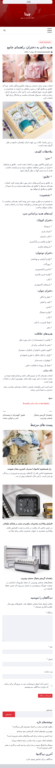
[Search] (4, 30)
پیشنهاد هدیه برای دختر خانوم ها (36, 403)
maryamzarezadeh (43, 52)
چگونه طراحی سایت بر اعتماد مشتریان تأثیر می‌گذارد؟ (32, 727)
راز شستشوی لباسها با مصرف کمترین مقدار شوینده (30, 469)
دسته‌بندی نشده (45, 42)
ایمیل (49, 659)
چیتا (27, 14)
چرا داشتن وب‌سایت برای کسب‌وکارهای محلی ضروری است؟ (29, 736)
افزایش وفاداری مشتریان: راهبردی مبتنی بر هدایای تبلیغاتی (27, 523)
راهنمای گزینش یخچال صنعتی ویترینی (36, 578)
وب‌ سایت (48, 671)
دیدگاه (49, 612)
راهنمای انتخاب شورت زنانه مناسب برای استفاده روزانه (32, 740)
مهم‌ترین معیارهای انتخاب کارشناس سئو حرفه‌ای (34, 731)
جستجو (49, 710)
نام (50, 647)
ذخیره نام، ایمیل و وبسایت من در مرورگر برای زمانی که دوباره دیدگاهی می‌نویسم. (26, 685)
